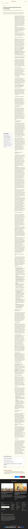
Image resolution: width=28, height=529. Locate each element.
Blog (22, 509)
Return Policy (23, 505)
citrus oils (20, 78)
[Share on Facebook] (16, 477)
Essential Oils (12, 505)
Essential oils (16, 39)
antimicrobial (17, 270)
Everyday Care (13, 509)
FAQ (22, 507)
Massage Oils (12, 507)
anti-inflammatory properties (19, 279)
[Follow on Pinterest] (5, 523)
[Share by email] (23, 477)
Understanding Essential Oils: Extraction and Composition (7, 137)
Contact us (23, 508)
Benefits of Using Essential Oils (7, 142)
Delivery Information (24, 504)
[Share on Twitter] (18, 477)
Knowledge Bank (18, 507)
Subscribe (3, 509)
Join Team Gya (18, 506)
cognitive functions (20, 306)
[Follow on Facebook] (1, 523)
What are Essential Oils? (6, 135)
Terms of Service (24, 506)
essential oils (16, 16)
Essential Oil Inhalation (6, 141)
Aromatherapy (13, 504)
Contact (17, 509)
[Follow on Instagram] (3, 523)
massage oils (22, 347)
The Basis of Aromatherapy (7, 138)
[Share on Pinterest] (21, 477)
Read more (2, 498)
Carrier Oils (12, 506)
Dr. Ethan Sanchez (7, 10)
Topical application (17, 167)
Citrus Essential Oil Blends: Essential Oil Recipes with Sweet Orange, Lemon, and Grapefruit (20, 493)
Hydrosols (12, 508)
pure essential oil (17, 75)
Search (17, 508)
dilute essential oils (22, 393)
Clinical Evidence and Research (7, 145)
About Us (17, 505)
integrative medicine (21, 429)
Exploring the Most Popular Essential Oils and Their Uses (7, 493)
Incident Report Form (24, 510)
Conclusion (5, 146)
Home (17, 504)
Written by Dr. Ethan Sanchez (8, 470)
